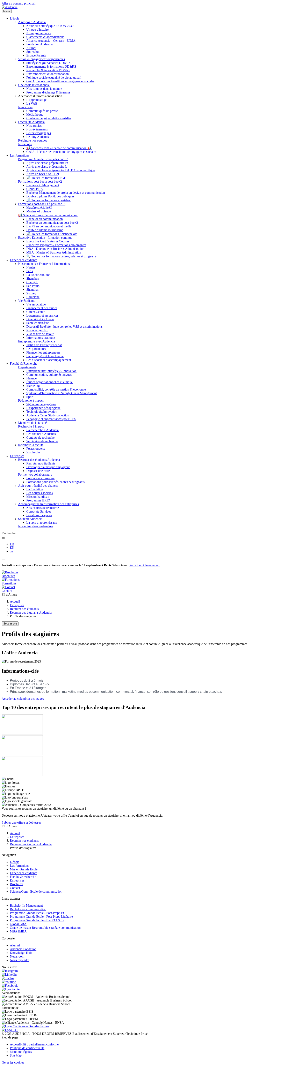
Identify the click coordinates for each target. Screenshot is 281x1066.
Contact (15, 888)
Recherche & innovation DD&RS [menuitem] (48, 70)
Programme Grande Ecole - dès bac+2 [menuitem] (43, 159)
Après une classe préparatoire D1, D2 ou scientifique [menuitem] (60, 170)
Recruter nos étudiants (24, 609)
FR (12, 544)
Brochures (16, 884)
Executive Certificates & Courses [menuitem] (47, 241)
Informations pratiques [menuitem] (40, 337)
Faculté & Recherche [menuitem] (23, 363)
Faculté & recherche (23, 876)
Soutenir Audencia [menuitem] (30, 519)
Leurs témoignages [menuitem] (38, 133)
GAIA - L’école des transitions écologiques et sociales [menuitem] (61, 151)
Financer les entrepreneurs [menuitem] (43, 352)
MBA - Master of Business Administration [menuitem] (53, 252)
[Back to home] (9, 7)
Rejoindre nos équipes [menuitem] (32, 140)
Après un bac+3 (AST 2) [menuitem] (42, 174)
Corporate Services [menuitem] (38, 511)
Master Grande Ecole (23, 869)
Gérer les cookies (13, 1062)
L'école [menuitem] (14, 18)
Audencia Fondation (23, 949)
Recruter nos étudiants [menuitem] (40, 463)
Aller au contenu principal (18, 3)
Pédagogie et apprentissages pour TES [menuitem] (51, 419)
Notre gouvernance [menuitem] (38, 33)
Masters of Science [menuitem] (38, 211)
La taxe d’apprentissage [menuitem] (41, 522)
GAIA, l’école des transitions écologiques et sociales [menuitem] (60, 81)
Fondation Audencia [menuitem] (39, 44)
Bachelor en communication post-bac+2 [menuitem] (52, 222)
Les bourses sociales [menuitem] (39, 493)
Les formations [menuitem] (19, 155)
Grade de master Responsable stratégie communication (45, 927)
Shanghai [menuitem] (32, 289)
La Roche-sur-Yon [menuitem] (38, 275)
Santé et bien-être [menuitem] (37, 323)
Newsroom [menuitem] (25, 107)
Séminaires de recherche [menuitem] (42, 441)
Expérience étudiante (23, 873)
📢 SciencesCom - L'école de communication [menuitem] (48, 215)
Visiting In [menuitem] (33, 452)
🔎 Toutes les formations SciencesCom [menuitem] (51, 234)
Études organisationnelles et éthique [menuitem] (49, 382)
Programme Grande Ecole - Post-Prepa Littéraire (41, 916)
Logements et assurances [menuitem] (42, 315)
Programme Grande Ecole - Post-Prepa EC (37, 913)
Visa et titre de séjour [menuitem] (39, 334)
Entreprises (17, 605)
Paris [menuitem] (29, 271)
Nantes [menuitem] (30, 267)
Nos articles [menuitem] (34, 125)
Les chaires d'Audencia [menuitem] (41, 434)
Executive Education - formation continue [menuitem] (45, 237)
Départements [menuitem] (27, 367)
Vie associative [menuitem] (36, 304)
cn (11, 551)
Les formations (19, 865)
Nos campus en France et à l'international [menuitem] (44, 263)
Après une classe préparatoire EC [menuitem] (48, 163)
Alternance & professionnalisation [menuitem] (40, 96)
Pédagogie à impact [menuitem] (30, 400)
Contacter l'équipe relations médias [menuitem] (48, 118)
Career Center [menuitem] (35, 311)
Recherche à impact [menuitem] (31, 426)
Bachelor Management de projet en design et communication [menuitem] (65, 192)
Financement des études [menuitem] (41, 308)
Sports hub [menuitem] (33, 51)
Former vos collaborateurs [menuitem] (35, 474)
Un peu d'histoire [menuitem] (37, 29)
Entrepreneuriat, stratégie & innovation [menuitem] (51, 371)
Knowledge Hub (21, 952)
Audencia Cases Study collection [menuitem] (47, 415)
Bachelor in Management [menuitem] (42, 185)
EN (12, 547)
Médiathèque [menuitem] (34, 114)
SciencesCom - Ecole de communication (36, 891)
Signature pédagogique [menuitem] (41, 404)
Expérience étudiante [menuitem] (23, 260)
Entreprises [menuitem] (17, 456)
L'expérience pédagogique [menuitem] (43, 408)
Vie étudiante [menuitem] (26, 300)
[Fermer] (3, 559)
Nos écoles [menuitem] (25, 144)
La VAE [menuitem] (31, 103)
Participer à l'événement (144, 565)
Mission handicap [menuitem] (37, 496)
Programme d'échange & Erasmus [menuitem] (48, 92)
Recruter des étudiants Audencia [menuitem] (39, 459)
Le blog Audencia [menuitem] (38, 136)
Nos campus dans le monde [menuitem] (44, 88)
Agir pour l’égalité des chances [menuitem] (38, 485)
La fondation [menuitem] (34, 489)
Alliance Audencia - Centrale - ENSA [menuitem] (50, 40)
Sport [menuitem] (29, 397)
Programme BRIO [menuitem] (38, 500)
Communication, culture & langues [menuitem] (49, 374)
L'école (14, 862)
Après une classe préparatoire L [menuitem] (46, 166)
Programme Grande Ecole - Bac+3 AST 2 (37, 920)
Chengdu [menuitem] (32, 282)
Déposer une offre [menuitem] (38, 470)
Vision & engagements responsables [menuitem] (41, 59)
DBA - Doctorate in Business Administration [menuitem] (55, 248)
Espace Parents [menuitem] (36, 55)
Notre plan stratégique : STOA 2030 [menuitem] (49, 26)
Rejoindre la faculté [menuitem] (30, 445)
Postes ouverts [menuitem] (35, 448)
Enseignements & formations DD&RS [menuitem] (51, 66)
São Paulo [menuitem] (32, 286)
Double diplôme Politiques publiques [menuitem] (50, 196)
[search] (3, 538)
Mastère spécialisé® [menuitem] (39, 207)
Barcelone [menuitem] (32, 297)
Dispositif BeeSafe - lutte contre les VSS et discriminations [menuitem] (64, 326)
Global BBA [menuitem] (34, 189)
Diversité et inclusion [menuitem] (40, 319)
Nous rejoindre (19, 960)
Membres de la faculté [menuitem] (32, 422)
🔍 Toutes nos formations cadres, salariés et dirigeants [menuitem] (61, 256)
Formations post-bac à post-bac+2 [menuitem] (40, 181)
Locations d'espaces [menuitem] (39, 515)
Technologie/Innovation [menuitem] (41, 411)
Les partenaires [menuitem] (36, 348)
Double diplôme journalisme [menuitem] (44, 230)
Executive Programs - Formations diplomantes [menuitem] (56, 245)
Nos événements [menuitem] (37, 129)
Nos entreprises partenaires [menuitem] (35, 526)
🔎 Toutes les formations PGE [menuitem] (46, 178)
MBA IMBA (18, 931)
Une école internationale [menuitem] (34, 85)
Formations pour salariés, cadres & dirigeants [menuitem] (55, 482)
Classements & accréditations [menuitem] (45, 37)
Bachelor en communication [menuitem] (44, 219)
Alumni (15, 945)
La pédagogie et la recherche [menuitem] (45, 356)
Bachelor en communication (28, 909)
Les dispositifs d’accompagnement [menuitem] (48, 360)
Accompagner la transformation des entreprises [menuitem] (48, 504)
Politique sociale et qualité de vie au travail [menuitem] (53, 77)
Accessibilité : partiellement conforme (34, 1044)
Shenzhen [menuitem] (32, 278)
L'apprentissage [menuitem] (36, 99)
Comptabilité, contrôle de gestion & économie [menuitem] (56, 389)
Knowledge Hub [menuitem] (37, 330)
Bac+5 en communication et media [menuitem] (48, 226)
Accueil (15, 601)
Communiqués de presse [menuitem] (42, 111)
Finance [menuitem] (31, 378)
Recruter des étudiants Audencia (31, 612)
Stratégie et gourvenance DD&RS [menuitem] (48, 63)
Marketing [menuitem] (33, 385)
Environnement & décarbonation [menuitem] (47, 74)
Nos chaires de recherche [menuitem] (42, 507)
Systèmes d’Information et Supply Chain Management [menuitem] (61, 393)
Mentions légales (21, 1051)
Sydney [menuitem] (31, 293)
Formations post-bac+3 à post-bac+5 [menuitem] (41, 204)
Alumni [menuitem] (31, 48)
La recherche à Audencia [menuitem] (42, 430)
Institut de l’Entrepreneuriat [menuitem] (44, 345)
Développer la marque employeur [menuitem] (48, 467)
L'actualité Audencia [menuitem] (31, 122)
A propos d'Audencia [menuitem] (32, 22)
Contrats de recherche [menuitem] (40, 437)
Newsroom (17, 956)
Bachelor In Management (26, 905)
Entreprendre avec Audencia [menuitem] (36, 341)
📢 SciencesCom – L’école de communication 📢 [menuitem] (59, 148)
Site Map (16, 1055)
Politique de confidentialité (27, 1048)
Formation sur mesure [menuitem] (40, 478)
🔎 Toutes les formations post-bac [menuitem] (48, 200)
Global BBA (18, 924)
